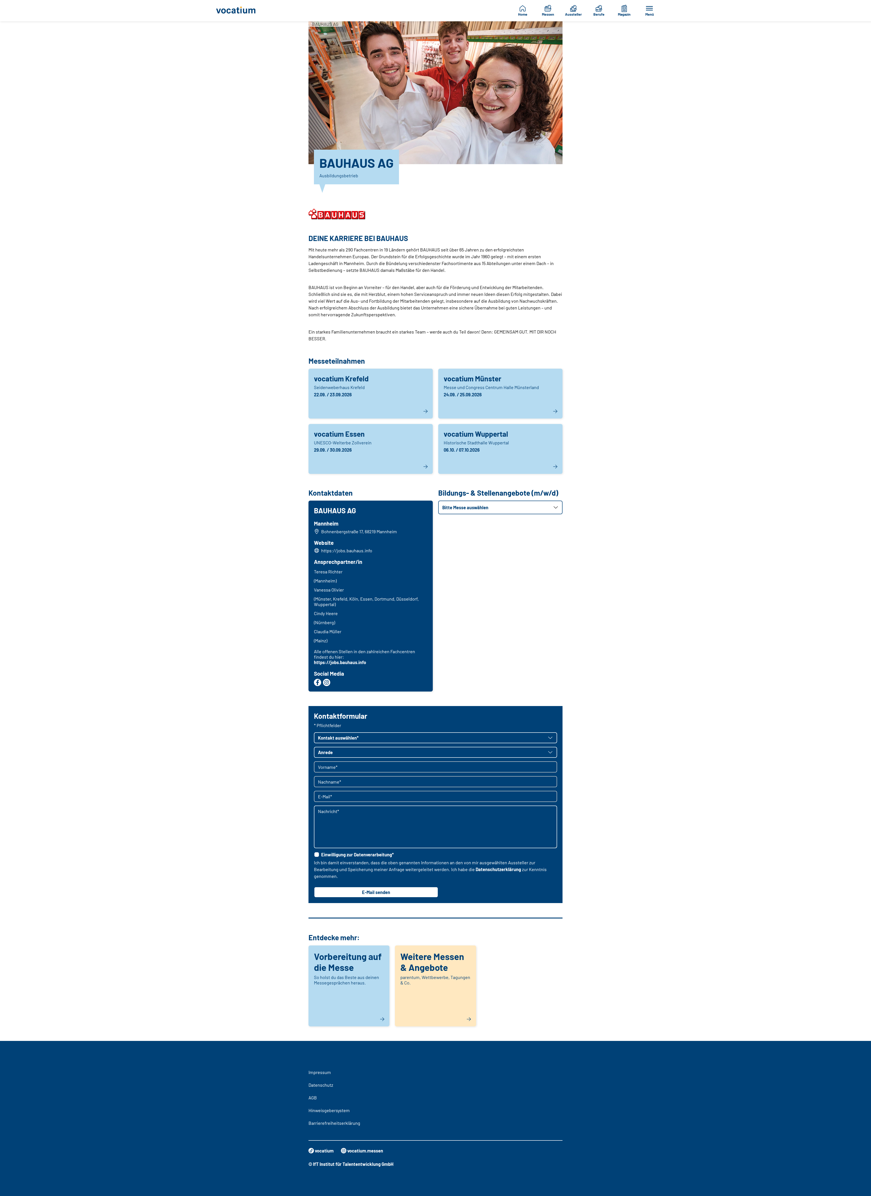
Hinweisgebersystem (329, 1110)
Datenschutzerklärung (498, 869)
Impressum (319, 1072)
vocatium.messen (365, 1150)
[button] (500, 507)
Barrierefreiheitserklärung (334, 1123)
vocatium (324, 1150)
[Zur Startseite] (239, 11)
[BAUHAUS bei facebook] (317, 682)
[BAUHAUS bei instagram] (326, 682)
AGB (312, 1097)
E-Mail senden (376, 892)
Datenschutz (320, 1085)
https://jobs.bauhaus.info (346, 550)
